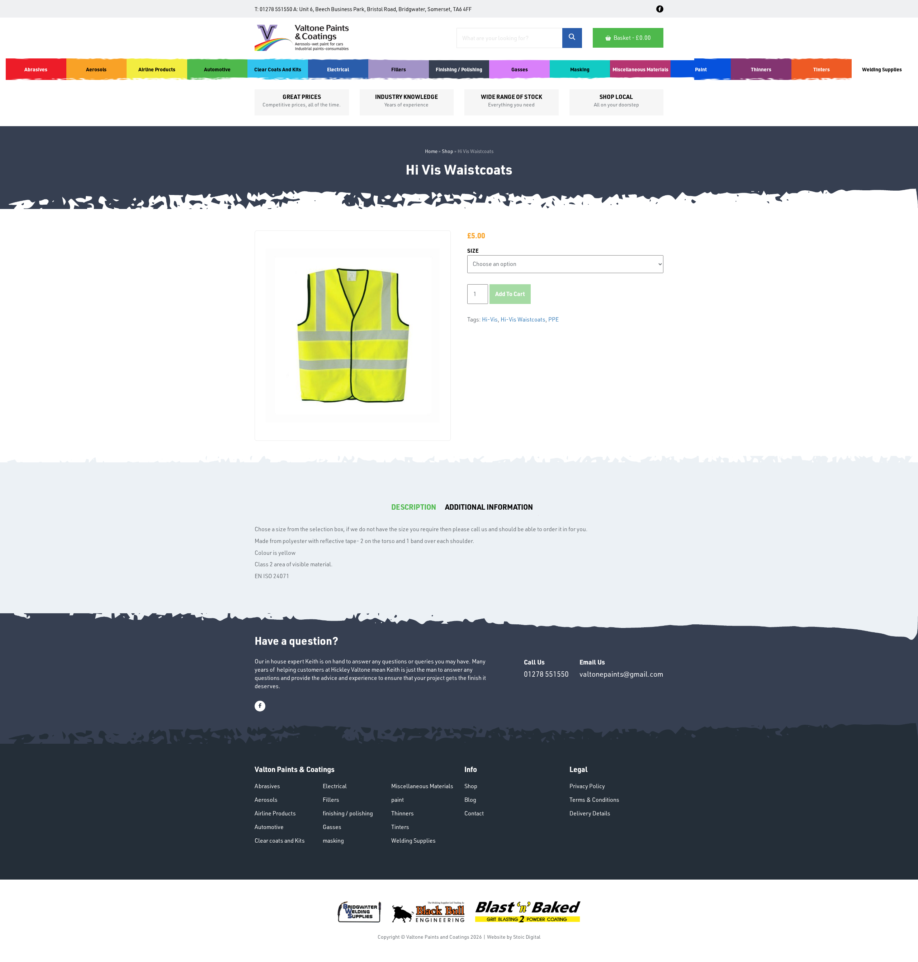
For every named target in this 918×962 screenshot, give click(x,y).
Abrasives (267, 786)
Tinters (400, 826)
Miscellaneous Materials (422, 786)
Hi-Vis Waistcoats (523, 319)
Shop (447, 151)
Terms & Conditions (594, 799)
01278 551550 (276, 9)
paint (397, 799)
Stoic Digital (526, 937)
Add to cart (510, 293)
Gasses (332, 826)
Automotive (269, 826)
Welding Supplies (413, 840)
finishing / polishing (348, 813)
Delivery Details (589, 813)
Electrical (335, 786)
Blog (470, 799)
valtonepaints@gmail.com (621, 674)
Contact (474, 813)
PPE (553, 319)
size (473, 250)
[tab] (413, 507)
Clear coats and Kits (280, 840)
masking (333, 840)
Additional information (489, 506)
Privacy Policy (587, 786)
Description (413, 506)
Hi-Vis (490, 319)
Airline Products (275, 813)
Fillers (331, 799)
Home (431, 151)
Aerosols (266, 799)
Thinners (402, 813)
